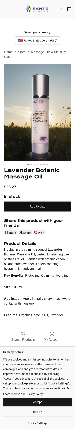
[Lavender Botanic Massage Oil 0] (37, 112)
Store (22, 52)
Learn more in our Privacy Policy (23, 394)
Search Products (23, 339)
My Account (52, 339)
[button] (38, 9)
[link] (37, 422)
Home (8, 52)
